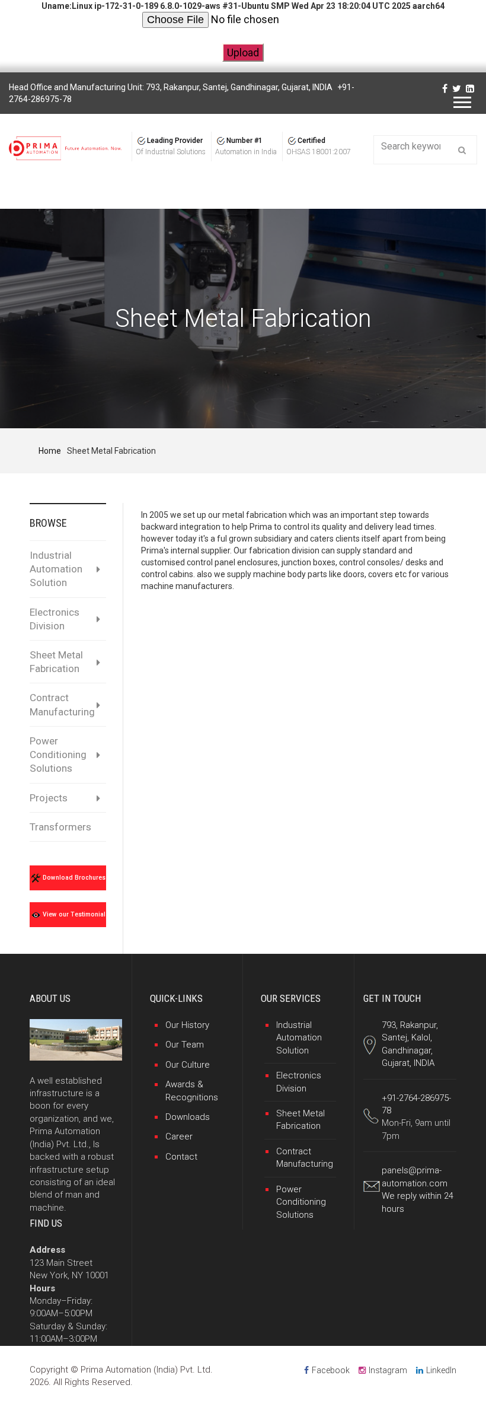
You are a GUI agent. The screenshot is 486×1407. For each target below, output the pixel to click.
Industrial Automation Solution (56, 568)
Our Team (184, 1044)
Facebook (331, 1370)
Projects (49, 798)
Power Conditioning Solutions (58, 754)
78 (386, 1110)
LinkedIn (441, 1370)
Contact (181, 1156)
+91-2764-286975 (415, 1098)
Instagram (388, 1370)
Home (50, 451)
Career (179, 1136)
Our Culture (187, 1064)
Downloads (187, 1117)
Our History (187, 1025)
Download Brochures (73, 877)
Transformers (60, 827)
